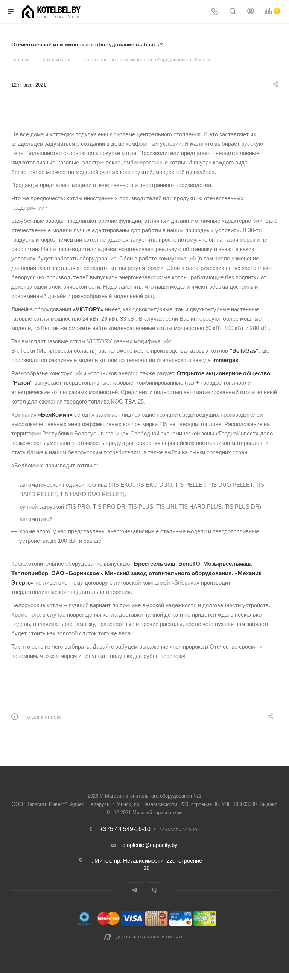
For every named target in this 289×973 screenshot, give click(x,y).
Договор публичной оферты (150, 937)
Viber (154, 890)
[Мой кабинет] (250, 12)
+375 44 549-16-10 (125, 829)
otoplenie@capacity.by (150, 845)
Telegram (135, 890)
